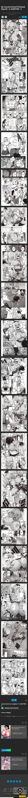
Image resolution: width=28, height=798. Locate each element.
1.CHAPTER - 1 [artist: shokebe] (17, 733)
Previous (23, 723)
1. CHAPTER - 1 (15, 764)
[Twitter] (11, 781)
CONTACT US (13, 789)
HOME (5, 789)
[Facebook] (8, 781)
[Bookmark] (2, 17)
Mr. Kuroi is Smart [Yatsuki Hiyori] (13, 13)
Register (8, 716)
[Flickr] (17, 781)
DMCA (5, 791)
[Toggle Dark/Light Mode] (6, 17)
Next (26, 723)
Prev (23, 17)
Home (3, 13)
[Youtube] (14, 781)
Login (13, 716)
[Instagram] (20, 781)
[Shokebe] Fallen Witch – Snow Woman (19, 728)
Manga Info (25, 17)
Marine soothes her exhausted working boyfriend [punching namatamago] (17, 759)
